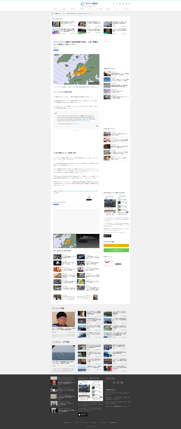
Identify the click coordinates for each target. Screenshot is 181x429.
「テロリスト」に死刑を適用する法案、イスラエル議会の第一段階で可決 (119, 360)
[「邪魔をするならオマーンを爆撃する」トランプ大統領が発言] (82, 368)
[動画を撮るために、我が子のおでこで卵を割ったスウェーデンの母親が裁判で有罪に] (57, 277)
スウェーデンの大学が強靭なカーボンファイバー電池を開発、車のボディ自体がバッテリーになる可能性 (92, 289)
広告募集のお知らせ (113, 422)
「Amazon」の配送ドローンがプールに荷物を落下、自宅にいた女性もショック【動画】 (120, 80)
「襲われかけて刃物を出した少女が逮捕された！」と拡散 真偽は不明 (66, 411)
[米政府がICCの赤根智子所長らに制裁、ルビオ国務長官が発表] (108, 347)
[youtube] (123, 3)
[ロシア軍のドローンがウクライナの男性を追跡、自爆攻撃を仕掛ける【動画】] (108, 328)
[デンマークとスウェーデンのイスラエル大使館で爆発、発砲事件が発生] (57, 289)
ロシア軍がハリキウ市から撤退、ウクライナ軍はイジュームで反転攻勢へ (94, 327)
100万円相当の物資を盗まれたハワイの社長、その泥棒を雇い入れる (94, 23)
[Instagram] (120, 3)
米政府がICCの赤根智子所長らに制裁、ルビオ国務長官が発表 (119, 346)
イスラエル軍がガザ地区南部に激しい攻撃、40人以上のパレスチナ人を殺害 (94, 360)
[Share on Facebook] (113, 3)
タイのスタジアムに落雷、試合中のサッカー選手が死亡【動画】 (119, 134)
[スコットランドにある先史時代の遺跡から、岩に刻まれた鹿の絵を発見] (108, 31)
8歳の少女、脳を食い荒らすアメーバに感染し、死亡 (117, 92)
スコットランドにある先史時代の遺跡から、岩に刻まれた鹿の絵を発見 (119, 30)
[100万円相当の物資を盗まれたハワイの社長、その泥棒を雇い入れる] (82, 24)
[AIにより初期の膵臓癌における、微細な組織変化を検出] (57, 258)
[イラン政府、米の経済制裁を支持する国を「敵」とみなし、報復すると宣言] (63, 353)
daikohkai (88, 32)
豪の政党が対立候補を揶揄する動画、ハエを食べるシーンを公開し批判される (66, 383)
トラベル (53, 33)
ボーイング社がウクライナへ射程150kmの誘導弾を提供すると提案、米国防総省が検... (119, 334)
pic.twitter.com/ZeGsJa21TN (82, 120)
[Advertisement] (76, 141)
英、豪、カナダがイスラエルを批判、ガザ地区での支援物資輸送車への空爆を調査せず (94, 346)
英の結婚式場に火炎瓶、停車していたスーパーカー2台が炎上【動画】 (120, 97)
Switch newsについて (67, 422)
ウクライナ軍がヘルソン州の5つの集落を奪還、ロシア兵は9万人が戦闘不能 (119, 312)
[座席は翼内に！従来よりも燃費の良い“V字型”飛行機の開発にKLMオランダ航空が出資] (56, 31)
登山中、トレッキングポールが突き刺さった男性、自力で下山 (119, 158)
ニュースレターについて (103, 422)
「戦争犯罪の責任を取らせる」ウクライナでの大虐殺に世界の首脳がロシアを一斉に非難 (94, 320)
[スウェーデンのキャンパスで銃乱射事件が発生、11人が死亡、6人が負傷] (81, 277)
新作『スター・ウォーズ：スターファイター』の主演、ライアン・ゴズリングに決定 (66, 390)
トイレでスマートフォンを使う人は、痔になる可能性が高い (65, 404)
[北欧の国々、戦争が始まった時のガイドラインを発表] (81, 283)
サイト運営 (76, 422)
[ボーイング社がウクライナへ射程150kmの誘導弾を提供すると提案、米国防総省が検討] (108, 335)
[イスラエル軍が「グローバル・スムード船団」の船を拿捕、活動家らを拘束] (82, 354)
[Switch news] (89, 5)
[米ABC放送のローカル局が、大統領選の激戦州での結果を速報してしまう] (108, 24)
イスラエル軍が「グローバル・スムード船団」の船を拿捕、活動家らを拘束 (94, 353)
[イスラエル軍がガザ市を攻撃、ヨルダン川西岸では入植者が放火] (57, 283)
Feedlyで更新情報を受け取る (116, 250)
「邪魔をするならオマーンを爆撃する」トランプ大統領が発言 (94, 367)
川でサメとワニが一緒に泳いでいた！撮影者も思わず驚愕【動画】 (94, 30)
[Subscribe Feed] (126, 3)
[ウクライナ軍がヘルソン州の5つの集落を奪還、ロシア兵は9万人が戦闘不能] (108, 314)
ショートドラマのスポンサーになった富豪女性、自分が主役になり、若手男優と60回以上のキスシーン (119, 141)
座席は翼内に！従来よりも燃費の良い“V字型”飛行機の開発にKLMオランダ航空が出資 (68, 30)
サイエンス (105, 33)
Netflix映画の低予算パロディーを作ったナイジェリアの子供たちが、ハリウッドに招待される (69, 298)
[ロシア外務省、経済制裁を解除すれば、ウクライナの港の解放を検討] (108, 321)
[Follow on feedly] (122, 383)
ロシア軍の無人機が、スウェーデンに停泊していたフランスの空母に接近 (92, 257)
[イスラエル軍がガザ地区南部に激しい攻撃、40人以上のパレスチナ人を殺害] (82, 361)
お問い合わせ (93, 422)
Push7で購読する (116, 245)
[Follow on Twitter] (117, 3)
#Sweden (79, 115)
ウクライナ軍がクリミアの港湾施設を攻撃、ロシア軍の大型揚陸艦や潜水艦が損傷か (94, 312)
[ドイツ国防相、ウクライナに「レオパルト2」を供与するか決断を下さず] (82, 335)
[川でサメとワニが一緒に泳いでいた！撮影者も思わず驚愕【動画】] (82, 31)
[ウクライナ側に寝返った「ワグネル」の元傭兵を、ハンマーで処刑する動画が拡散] (63, 319)
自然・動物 (79, 33)
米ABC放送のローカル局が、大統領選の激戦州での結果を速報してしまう (119, 23)
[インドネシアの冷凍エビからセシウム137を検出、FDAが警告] (57, 271)
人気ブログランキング (107, 265)
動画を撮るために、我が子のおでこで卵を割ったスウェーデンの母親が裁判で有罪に (69, 276)
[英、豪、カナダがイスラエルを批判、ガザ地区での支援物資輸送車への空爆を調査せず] (82, 347)
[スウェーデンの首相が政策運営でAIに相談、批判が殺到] (81, 271)
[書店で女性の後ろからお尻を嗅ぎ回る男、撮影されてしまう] (56, 24)
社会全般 (53, 26)
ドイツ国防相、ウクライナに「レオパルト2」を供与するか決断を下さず (94, 334)
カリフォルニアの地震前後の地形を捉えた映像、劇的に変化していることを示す (66, 397)
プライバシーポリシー (85, 422)
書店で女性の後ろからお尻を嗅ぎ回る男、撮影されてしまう (68, 22)
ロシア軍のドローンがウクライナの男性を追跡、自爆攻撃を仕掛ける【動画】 (119, 153)
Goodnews (79, 26)
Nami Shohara (63, 33)
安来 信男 (62, 25)
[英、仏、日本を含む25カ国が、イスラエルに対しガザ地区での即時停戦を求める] (108, 368)
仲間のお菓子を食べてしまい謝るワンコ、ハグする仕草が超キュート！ (84, 298)
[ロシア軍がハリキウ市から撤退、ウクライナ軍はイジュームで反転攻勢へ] (82, 328)
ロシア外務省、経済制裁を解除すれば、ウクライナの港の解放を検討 (119, 320)
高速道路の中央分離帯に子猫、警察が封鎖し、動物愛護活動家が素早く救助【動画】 (120, 86)
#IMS (68, 115)
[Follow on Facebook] (118, 383)
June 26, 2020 (75, 123)
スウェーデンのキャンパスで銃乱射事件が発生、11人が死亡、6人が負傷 (92, 276)
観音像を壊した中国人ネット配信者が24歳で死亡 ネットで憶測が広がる (119, 147)
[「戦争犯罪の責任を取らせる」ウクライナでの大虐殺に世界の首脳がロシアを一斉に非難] (82, 321)
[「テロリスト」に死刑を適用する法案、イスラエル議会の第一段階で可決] (108, 361)
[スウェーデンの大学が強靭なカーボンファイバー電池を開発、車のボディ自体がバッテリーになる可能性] (81, 289)
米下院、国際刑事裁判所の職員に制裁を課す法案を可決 (119, 353)
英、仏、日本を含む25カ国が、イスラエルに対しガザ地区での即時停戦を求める (119, 367)
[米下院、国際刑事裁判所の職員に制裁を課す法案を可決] (108, 354)
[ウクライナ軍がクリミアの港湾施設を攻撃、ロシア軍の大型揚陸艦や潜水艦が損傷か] (82, 314)
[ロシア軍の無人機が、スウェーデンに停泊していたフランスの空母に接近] (81, 258)
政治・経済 (55, 359)
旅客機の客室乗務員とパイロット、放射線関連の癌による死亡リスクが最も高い (120, 74)
